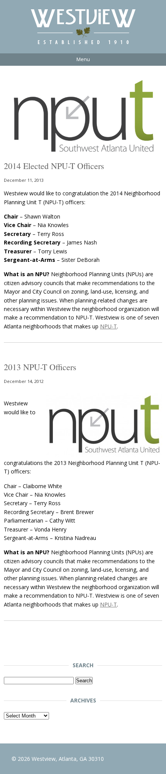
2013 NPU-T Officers (40, 366)
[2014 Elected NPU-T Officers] (83, 156)
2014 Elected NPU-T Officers (54, 165)
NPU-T (108, 326)
